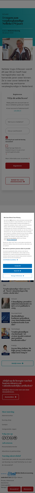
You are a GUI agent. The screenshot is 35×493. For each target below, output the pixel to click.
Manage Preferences (16, 275)
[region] (17, 246)
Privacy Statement (11, 240)
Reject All (16, 270)
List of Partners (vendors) (9, 259)
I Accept (16, 265)
